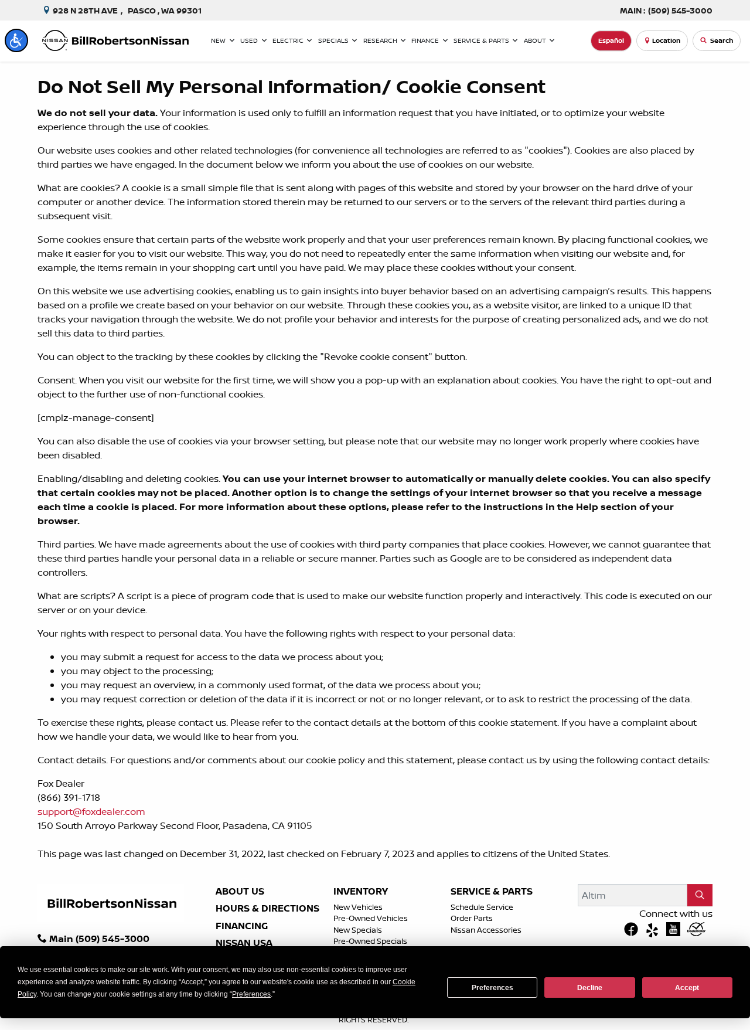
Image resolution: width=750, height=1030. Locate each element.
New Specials (357, 929)
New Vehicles (358, 907)
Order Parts (472, 918)
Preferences (492, 988)
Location (666, 40)
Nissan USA (244, 943)
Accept (687, 988)
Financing (242, 926)
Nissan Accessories (486, 929)
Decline (589, 988)
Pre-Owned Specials (370, 941)
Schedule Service (482, 907)
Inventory (360, 891)
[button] (16, 40)
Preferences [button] (251, 994)
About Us (240, 891)
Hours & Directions (267, 908)
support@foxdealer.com (91, 811)
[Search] (699, 895)
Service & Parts (492, 891)
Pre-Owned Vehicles (370, 918)
